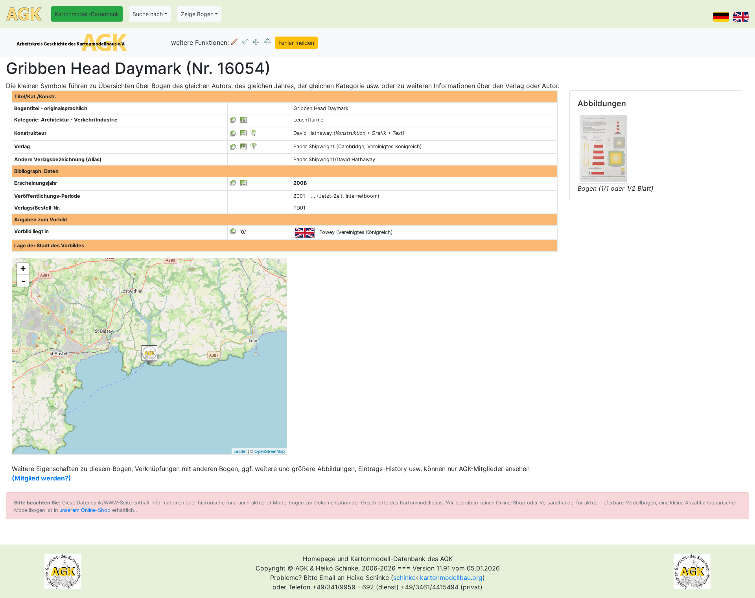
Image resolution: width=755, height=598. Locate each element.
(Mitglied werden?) (41, 478)
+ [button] (23, 269)
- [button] (23, 280)
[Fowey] (149, 353)
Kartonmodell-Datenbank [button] (87, 14)
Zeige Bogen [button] (197, 14)
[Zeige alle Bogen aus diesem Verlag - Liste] (233, 146)
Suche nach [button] (148, 14)
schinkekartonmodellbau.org (437, 577)
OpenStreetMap (269, 451)
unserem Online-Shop (84, 510)
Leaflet (240, 451)
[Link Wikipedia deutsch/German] (243, 231)
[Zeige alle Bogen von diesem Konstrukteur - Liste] (233, 133)
